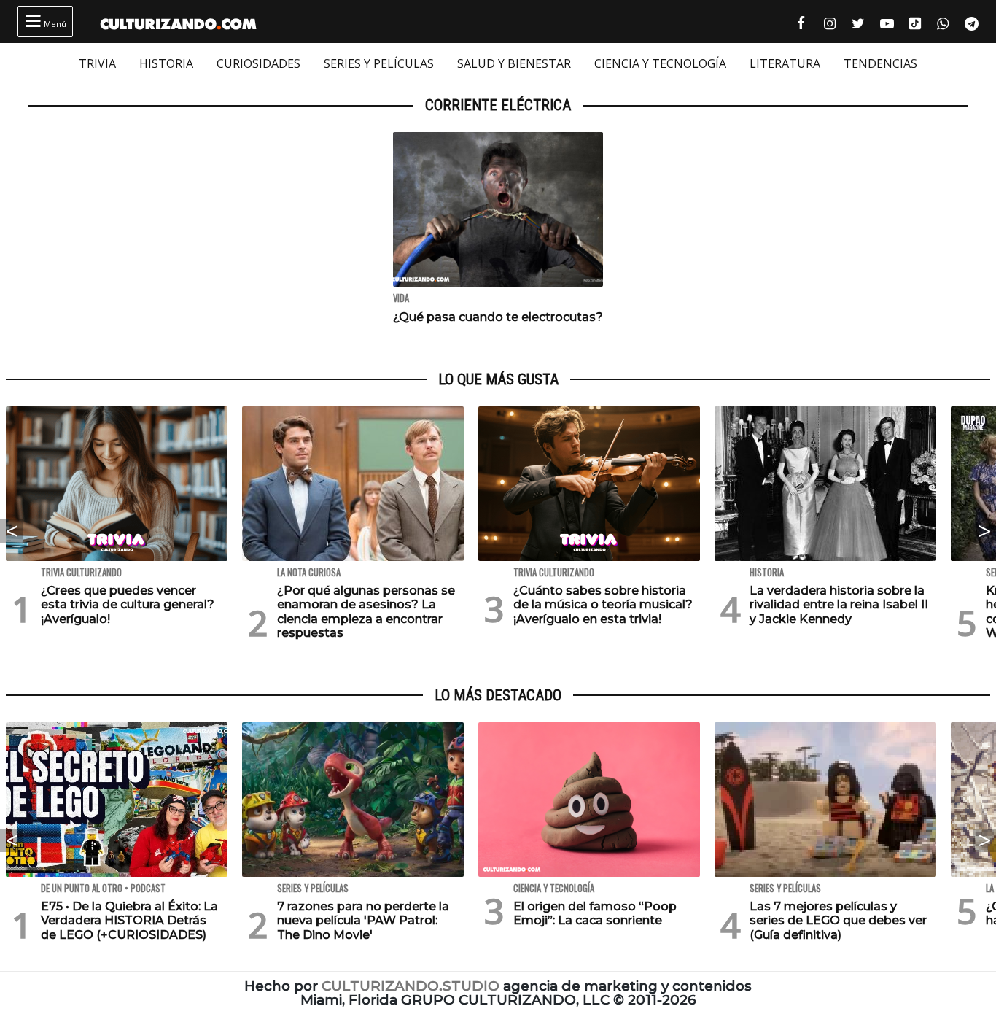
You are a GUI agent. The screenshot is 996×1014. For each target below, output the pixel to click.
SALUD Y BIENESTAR (514, 63)
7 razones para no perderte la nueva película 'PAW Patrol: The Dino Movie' (363, 920)
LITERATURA (785, 63)
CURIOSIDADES (258, 63)
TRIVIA (97, 63)
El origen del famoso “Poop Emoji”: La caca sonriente (595, 913)
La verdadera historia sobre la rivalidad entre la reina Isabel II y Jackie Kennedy (839, 604)
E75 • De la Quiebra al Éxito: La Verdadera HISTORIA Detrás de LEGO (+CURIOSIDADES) (129, 920)
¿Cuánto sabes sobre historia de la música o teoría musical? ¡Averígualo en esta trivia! (603, 604)
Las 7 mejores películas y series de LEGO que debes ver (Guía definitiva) (838, 920)
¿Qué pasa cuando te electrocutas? (498, 317)
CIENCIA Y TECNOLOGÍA (660, 63)
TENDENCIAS (880, 63)
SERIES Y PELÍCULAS (379, 63)
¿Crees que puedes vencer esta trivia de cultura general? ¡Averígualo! (127, 604)
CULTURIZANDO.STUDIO (410, 986)
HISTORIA (166, 63)
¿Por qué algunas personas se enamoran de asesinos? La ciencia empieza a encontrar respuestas (366, 612)
